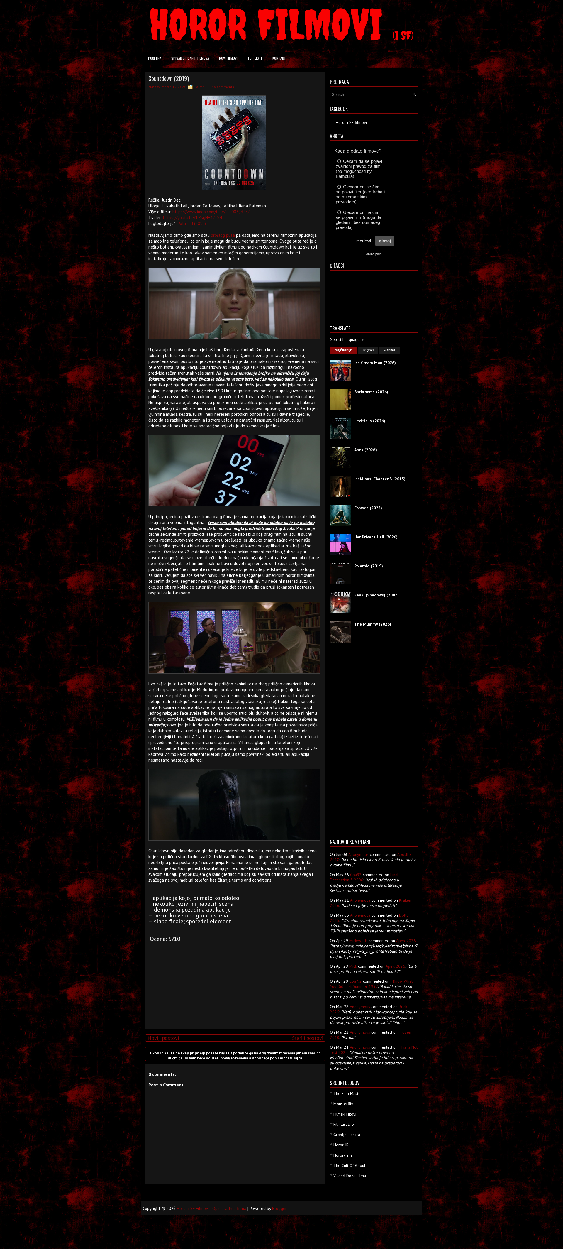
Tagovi (368, 350)
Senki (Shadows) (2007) (376, 595)
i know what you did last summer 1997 (371, 983)
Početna (154, 57)
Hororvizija (342, 1155)
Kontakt (279, 57)
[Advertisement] (234, 983)
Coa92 (356, 874)
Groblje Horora (346, 1134)
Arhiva (389, 350)
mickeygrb (358, 940)
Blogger (279, 1208)
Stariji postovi (307, 1038)
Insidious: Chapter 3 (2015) (380, 478)
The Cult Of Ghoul (349, 1165)
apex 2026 (406, 940)
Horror (199, 86)
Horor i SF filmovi (351, 122)
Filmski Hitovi (344, 1114)
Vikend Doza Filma (349, 1175)
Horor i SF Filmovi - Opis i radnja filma (211, 1208)
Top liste (254, 57)
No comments (222, 86)
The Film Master (347, 1093)
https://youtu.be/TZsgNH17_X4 (192, 217)
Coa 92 (355, 981)
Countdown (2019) (168, 78)
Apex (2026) (365, 449)
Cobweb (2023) (368, 508)
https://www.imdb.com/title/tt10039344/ (210, 211)
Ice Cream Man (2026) (375, 362)
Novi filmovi (228, 57)
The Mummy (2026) (372, 624)
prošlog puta (223, 235)
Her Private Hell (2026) (376, 537)
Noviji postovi (163, 1038)
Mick (353, 966)
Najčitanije (343, 350)
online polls (374, 254)
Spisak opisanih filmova (190, 57)
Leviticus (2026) (369, 420)
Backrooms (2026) (371, 391)
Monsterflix (343, 1103)
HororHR (341, 1144)
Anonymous (358, 854)
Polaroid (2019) (192, 223)
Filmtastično (343, 1124)
